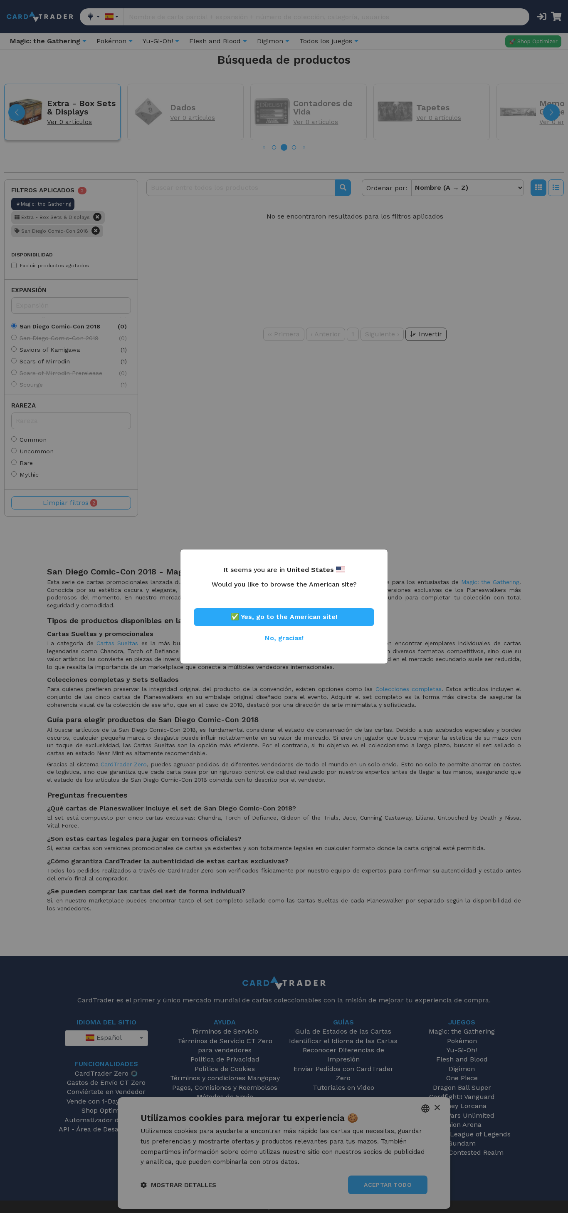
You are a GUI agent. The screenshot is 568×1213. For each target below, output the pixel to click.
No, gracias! (284, 638)
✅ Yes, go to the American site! (284, 617)
